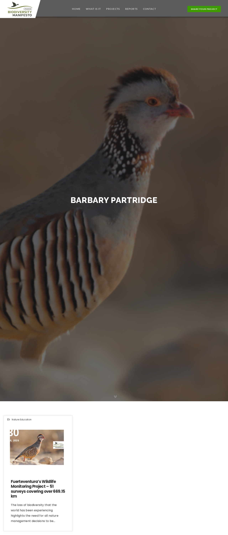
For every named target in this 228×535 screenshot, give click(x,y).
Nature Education (22, 419)
